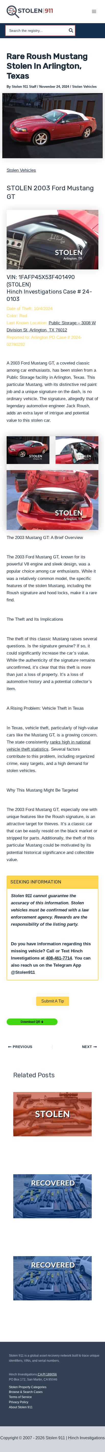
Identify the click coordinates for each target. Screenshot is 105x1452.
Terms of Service (20, 1397)
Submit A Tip (52, 1001)
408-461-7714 (59, 958)
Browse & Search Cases (26, 1392)
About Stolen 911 (21, 1407)
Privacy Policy (18, 1402)
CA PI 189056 (47, 1374)
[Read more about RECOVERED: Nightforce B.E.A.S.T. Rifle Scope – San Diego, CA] (52, 1196)
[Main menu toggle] (94, 12)
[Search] (71, 30)
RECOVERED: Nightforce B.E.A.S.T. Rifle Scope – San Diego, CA (46, 1234)
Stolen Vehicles (84, 87)
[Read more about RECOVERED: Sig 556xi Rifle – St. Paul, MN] (52, 1278)
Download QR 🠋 (32, 1022)
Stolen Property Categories (27, 1387)
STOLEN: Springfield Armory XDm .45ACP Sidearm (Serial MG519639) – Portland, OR (48, 1152)
